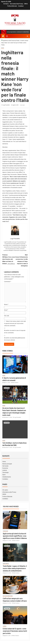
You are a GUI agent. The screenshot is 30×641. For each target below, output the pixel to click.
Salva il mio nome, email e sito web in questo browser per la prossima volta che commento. (15, 323)
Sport (2, 47)
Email (6, 310)
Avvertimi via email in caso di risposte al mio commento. (14, 331)
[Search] (27, 36)
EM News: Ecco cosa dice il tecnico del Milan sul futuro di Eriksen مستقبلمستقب (8, 259)
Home (4, 461)
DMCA (26, 3)
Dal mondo (5, 466)
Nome (6, 304)
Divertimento (6, 563)
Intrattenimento (6, 477)
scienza (4, 470)
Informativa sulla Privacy (16, 3)
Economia (5, 468)
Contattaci (21, 6)
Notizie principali (7, 464)
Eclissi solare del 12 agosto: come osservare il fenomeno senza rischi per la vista (15, 631)
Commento (7, 281)
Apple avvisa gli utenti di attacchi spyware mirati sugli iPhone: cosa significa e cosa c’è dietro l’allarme (15, 535)
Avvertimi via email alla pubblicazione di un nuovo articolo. (14, 339)
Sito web (6, 315)
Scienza (4, 626)
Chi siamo (6, 3)
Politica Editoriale (12, 6)
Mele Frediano (15, 382)
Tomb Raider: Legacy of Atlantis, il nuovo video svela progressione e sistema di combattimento (15, 568)
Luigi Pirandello (6, 105)
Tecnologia (5, 472)
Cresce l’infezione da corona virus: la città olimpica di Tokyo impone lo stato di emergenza (21, 260)
